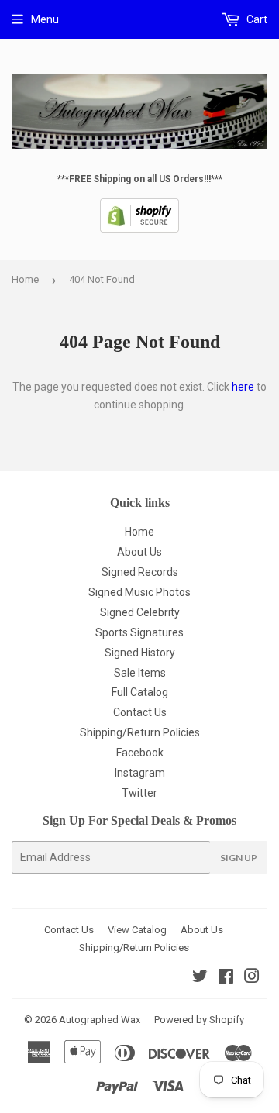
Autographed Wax (99, 1019)
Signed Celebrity (140, 612)
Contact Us (140, 712)
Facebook (140, 752)
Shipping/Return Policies (140, 732)
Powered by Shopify (199, 1019)
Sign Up (238, 857)
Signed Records (140, 572)
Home (25, 279)
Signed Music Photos (139, 592)
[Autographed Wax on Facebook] (226, 978)
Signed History (140, 652)
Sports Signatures (139, 632)
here (243, 387)
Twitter (139, 793)
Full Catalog (140, 692)
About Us (139, 552)
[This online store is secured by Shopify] (139, 229)
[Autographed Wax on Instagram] (252, 978)
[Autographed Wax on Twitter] (200, 978)
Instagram (140, 773)
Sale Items (140, 673)
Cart (255, 19)
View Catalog (137, 930)
